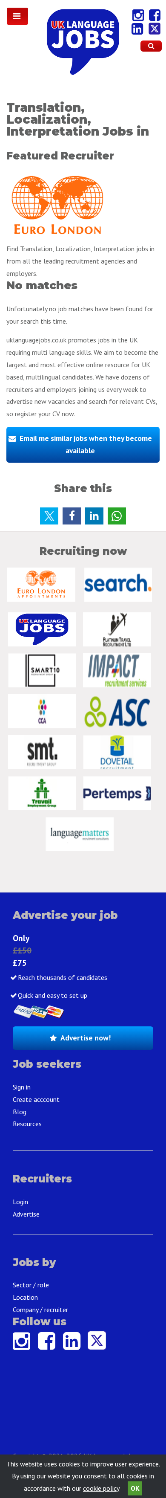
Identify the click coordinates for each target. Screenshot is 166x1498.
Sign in (22, 1087)
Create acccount (36, 1099)
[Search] (151, 46)
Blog (19, 1111)
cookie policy (101, 1488)
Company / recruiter (40, 1309)
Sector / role (31, 1285)
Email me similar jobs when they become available (86, 444)
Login (20, 1201)
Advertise (26, 1214)
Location (25, 1297)
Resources (27, 1123)
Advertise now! (85, 1038)
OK (135, 1488)
